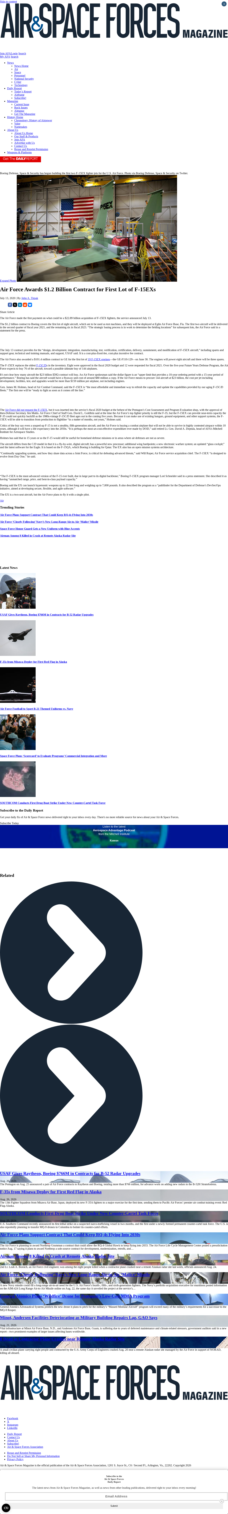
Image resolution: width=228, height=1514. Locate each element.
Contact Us (20, 146)
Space (17, 72)
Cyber (17, 81)
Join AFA (5, 53)
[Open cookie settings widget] (6, 1508)
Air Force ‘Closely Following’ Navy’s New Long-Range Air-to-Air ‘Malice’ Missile (75, 1274)
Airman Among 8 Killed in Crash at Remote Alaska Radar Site (57, 1256)
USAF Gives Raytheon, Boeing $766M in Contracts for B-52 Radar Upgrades (47, 614)
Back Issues (21, 107)
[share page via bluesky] (30, 305)
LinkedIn (12, 1427)
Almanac (19, 110)
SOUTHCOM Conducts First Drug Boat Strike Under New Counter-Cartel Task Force (52, 802)
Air (16, 69)
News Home (21, 65)
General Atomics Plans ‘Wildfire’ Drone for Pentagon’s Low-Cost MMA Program (75, 1296)
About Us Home (23, 133)
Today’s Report (23, 91)
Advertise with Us (24, 142)
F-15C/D (41, 365)
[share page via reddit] (25, 305)
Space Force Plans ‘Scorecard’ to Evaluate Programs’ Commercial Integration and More (53, 755)
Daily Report (14, 88)
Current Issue (21, 104)
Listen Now (114, 846)
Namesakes (20, 126)
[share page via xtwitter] (15, 305)
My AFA (5, 56)
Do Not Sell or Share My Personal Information (33, 1456)
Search (22, 53)
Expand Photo (8, 280)
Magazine (12, 101)
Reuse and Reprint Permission (31, 149)
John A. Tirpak (29, 298)
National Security (24, 78)
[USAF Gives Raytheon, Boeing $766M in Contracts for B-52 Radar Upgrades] (18, 607)
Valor (17, 123)
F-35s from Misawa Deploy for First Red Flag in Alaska (33, 661)
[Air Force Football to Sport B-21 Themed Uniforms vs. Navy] (18, 701)
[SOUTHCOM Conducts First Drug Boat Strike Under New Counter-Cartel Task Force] (18, 795)
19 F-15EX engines (99, 359)
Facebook (12, 1418)
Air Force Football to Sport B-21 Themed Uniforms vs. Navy (36, 708)
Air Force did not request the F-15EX (26, 409)
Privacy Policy (15, 1459)
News (10, 62)
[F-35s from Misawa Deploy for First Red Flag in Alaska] (18, 654)
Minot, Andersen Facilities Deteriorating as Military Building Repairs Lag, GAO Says (78, 1317)
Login (14, 53)
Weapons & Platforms (19, 152)
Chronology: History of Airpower (33, 120)
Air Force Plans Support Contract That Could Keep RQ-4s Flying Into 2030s (70, 1234)
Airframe (19, 94)
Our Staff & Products (26, 136)
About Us (12, 129)
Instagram (12, 1424)
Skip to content (8, 1)
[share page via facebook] (10, 305)
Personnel (19, 75)
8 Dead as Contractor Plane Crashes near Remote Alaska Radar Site (62, 1339)
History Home (15, 117)
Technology (21, 85)
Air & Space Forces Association (25, 1446)
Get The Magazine (24, 113)
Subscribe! (20, 97)
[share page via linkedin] (20, 305)
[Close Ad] (222, 1501)
